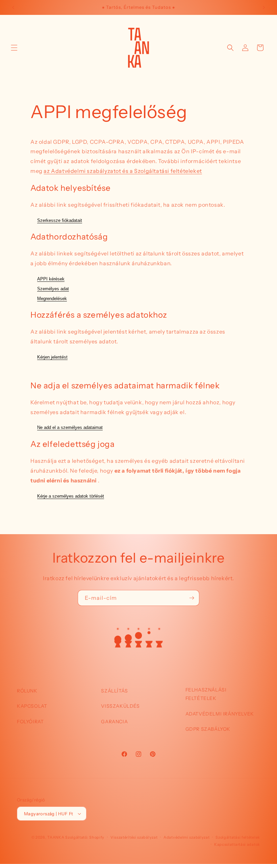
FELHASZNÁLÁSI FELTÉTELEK (206, 694)
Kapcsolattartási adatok (237, 844)
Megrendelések (52, 298)
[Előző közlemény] (13, 7)
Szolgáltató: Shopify (84, 837)
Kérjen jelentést (52, 357)
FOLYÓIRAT (30, 722)
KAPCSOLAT (32, 706)
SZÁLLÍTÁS (114, 691)
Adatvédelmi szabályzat (186, 837)
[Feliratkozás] (191, 598)
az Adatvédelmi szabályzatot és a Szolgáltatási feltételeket (123, 170)
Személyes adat (53, 288)
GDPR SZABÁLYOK (207, 729)
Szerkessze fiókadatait (59, 220)
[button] (14, 47)
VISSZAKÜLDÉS (120, 706)
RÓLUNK (27, 691)
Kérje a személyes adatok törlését (70, 496)
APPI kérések (51, 278)
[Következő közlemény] (263, 7)
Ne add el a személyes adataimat (70, 427)
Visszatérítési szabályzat (134, 837)
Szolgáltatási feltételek (238, 837)
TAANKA (55, 837)
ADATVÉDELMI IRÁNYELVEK (219, 714)
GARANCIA (114, 722)
